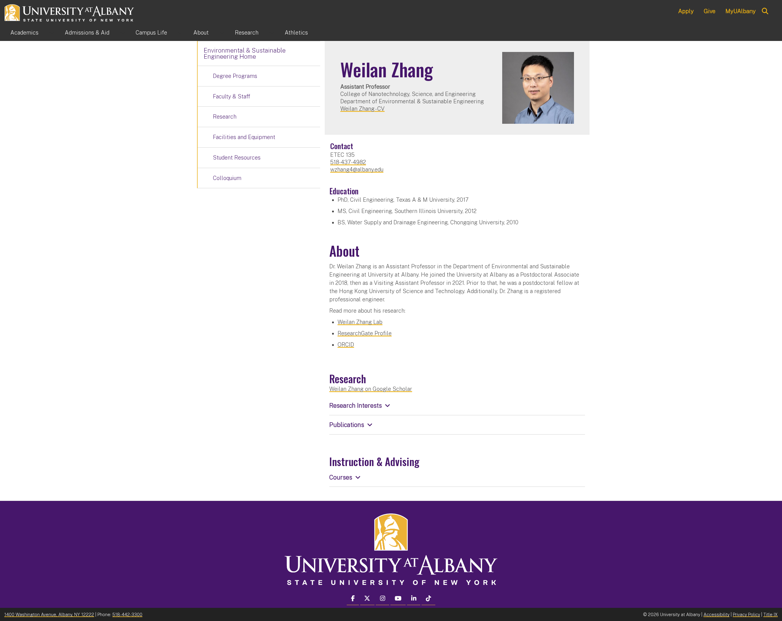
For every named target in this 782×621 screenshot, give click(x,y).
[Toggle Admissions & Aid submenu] (122, 32)
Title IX (770, 614)
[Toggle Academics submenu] (51, 32)
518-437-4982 (348, 162)
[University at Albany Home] (70, 12)
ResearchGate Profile (365, 333)
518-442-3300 (127, 614)
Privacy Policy (746, 614)
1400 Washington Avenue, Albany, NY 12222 (49, 614)
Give (709, 11)
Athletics (296, 32)
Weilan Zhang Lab (360, 322)
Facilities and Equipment (244, 137)
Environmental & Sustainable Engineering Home (245, 53)
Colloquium (227, 178)
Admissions (87, 32)
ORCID (346, 344)
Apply (686, 11)
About (201, 32)
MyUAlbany (740, 11)
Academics (24, 32)
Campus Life (151, 32)
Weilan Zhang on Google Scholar (370, 389)
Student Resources (237, 157)
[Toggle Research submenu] (271, 32)
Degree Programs (235, 76)
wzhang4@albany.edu (356, 169)
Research (246, 32)
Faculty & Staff (231, 96)
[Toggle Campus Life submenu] (180, 32)
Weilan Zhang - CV (362, 108)
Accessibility (716, 614)
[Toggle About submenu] (222, 32)
